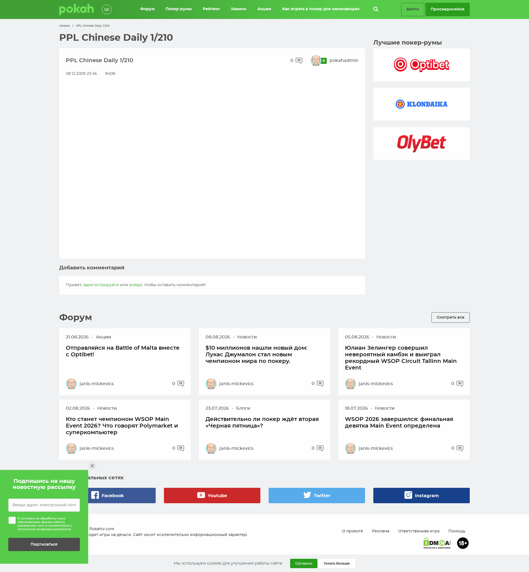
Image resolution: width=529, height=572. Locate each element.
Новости (247, 337)
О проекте (352, 531)
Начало (64, 25)
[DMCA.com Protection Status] (436, 543)
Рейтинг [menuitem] (211, 9)
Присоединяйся (448, 9)
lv (106, 10)
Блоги (243, 408)
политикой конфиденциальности (44, 529)
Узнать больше (337, 563)
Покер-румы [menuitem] (179, 9)
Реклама (380, 531)
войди (135, 285)
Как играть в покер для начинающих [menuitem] (321, 9)
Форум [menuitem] (147, 9)
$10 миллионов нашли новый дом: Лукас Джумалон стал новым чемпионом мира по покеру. (256, 354)
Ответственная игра (418, 531)
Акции (103, 337)
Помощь (456, 531)
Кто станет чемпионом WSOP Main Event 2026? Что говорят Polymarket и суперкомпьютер (122, 426)
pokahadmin (344, 60)
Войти (412, 9)
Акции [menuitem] (264, 9)
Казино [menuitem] (238, 9)
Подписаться (44, 544)
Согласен (303, 563)
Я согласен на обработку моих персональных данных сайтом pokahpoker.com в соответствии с (45, 524)
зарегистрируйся (101, 285)
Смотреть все (451, 317)
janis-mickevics (97, 384)
